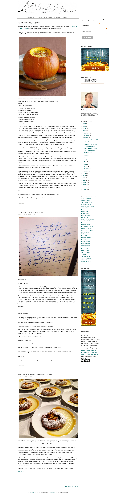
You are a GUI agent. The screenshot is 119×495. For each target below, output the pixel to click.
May (85, 162)
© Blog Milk (52, 492)
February (86, 168)
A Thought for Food (86, 198)
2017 (84, 124)
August (86, 155)
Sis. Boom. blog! (85, 252)
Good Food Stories (86, 221)
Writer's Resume (48, 17)
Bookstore (65, 17)
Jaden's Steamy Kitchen (87, 230)
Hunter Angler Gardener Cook (88, 226)
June (85, 159)
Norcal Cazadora (85, 245)
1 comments (21, 203)
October (86, 137)
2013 (84, 173)
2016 (84, 126)
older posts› (68, 486)
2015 (84, 128)
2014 (84, 130)
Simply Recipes (85, 250)
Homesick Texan (85, 224)
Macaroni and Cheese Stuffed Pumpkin (29, 22)
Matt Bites (83, 239)
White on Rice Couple (86, 260)
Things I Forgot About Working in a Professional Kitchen (35, 375)
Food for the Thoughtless (87, 219)
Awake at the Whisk (86, 204)
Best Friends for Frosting (87, 206)
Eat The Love (84, 217)
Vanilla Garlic (32, 492)
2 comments (21, 365)
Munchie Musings (85, 243)
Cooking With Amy (86, 208)
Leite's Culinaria (85, 235)
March (86, 166)
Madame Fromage (86, 237)
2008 (84, 184)
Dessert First (84, 211)
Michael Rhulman (85, 241)
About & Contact (32, 17)
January (86, 171)
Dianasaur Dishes (85, 215)
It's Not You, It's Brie (86, 228)
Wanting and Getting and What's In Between (31, 213)
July (85, 157)
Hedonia (83, 222)
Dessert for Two (85, 213)
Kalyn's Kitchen (85, 232)
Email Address (94, 31)
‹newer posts (75, 486)
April (85, 164)
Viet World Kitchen (86, 258)
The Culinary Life (85, 256)
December (87, 133)
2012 (84, 175)
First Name (94, 25)
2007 (84, 187)
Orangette (83, 247)
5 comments (21, 477)
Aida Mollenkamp (85, 200)
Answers (40, 17)
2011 (84, 178)
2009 (84, 182)
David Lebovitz (85, 209)
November (87, 135)
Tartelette (83, 254)
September (87, 152)
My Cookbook (57, 17)
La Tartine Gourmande (87, 234)
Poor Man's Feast (85, 248)
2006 (84, 189)
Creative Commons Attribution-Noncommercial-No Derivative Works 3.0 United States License (89, 352)
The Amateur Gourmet (86, 202)
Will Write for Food (86, 262)
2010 (84, 180)
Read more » (21, 471)
